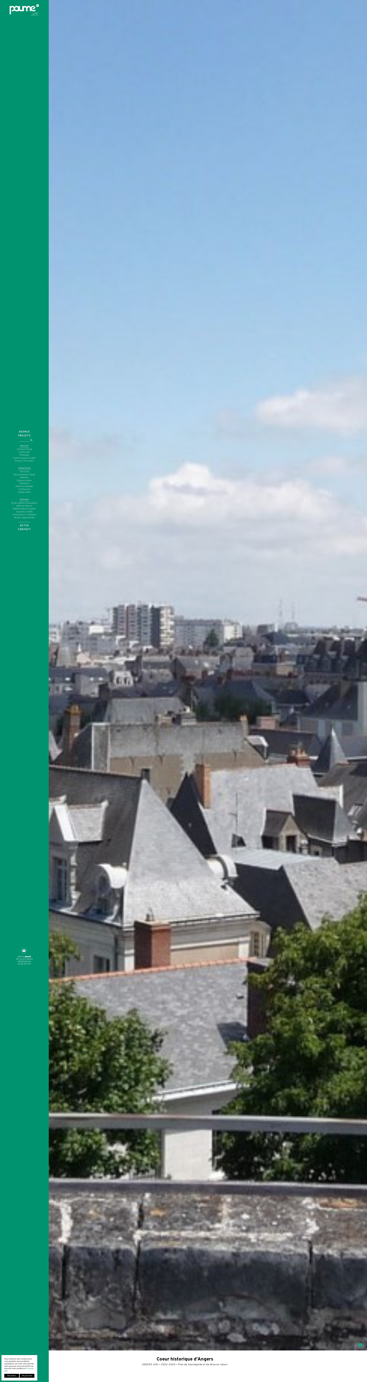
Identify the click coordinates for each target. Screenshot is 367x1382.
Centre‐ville (24, 452)
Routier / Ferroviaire (24, 461)
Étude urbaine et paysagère (24, 503)
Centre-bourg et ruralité (24, 458)
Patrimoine (24, 483)
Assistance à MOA (24, 512)
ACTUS (24, 525)
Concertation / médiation (24, 514)
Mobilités (24, 477)
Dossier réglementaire (24, 517)
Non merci (11, 1376)
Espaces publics (24, 480)
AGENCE (24, 431)
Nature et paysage (24, 486)
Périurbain (24, 455)
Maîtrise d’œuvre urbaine (24, 509)
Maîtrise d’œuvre (24, 506)
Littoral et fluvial (24, 449)
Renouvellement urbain (24, 474)
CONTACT (24, 529)
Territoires (24, 471)
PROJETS (24, 435)
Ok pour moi (27, 1376)
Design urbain (24, 492)
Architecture (24, 489)
